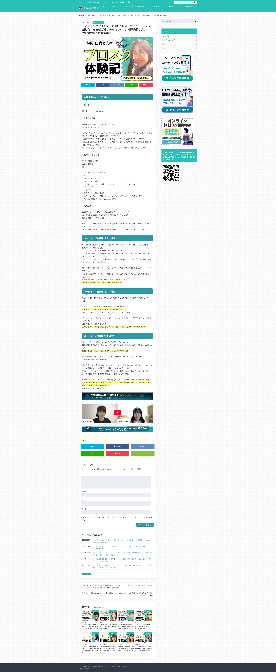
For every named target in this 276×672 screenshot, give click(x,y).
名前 (83, 491)
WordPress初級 (140, 7)
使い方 (164, 44)
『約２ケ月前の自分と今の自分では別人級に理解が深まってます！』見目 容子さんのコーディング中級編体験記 (122, 560)
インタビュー (88, 535)
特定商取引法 (173, 7)
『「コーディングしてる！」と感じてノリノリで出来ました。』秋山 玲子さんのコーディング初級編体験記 (122, 547)
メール (84, 500)
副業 (163, 48)
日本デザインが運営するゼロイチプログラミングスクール (107, 666)
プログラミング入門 (168, 40)
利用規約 (157, 7)
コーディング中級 (124, 7)
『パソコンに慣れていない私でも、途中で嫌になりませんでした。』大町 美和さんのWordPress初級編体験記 (117, 594)
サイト (84, 509)
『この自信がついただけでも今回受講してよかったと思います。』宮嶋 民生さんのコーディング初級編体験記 (122, 541)
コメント (84, 474)
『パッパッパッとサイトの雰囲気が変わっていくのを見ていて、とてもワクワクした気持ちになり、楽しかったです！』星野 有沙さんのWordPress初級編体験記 (117, 587)
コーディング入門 (108, 7)
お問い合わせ (189, 7)
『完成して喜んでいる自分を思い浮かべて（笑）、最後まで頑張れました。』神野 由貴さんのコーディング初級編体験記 (122, 554)
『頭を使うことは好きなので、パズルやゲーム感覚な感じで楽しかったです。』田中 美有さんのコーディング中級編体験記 (122, 566)
